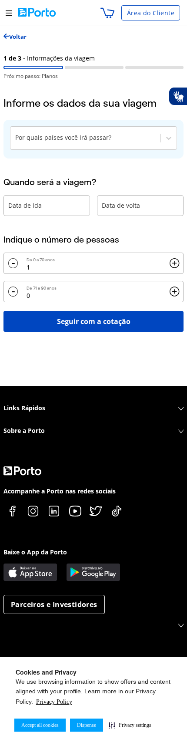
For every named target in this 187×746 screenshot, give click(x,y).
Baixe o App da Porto (35, 552)
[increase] (174, 263)
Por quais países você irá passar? (63, 137)
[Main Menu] (8, 12)
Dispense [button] (86, 725)
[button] (130, 725)
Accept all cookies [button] (40, 725)
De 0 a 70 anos (41, 259)
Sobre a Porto (24, 430)
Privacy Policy (54, 702)
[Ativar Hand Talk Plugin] (178, 96)
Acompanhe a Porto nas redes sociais (59, 491)
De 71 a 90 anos (42, 288)
